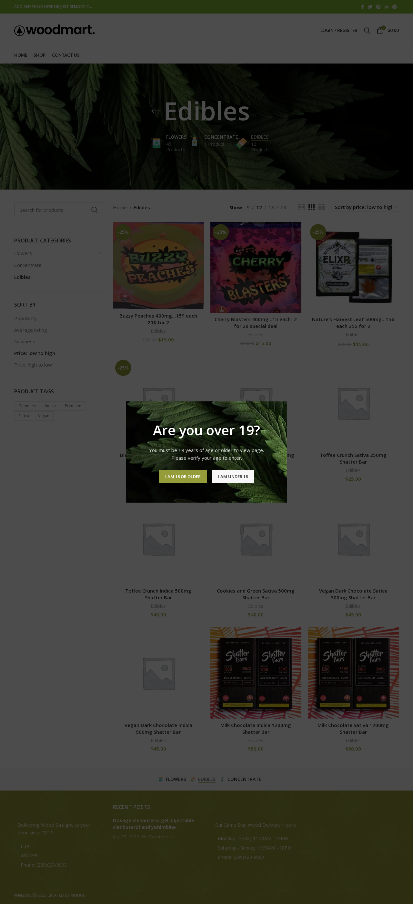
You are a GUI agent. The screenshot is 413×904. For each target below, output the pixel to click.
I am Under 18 (233, 476)
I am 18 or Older (183, 476)
